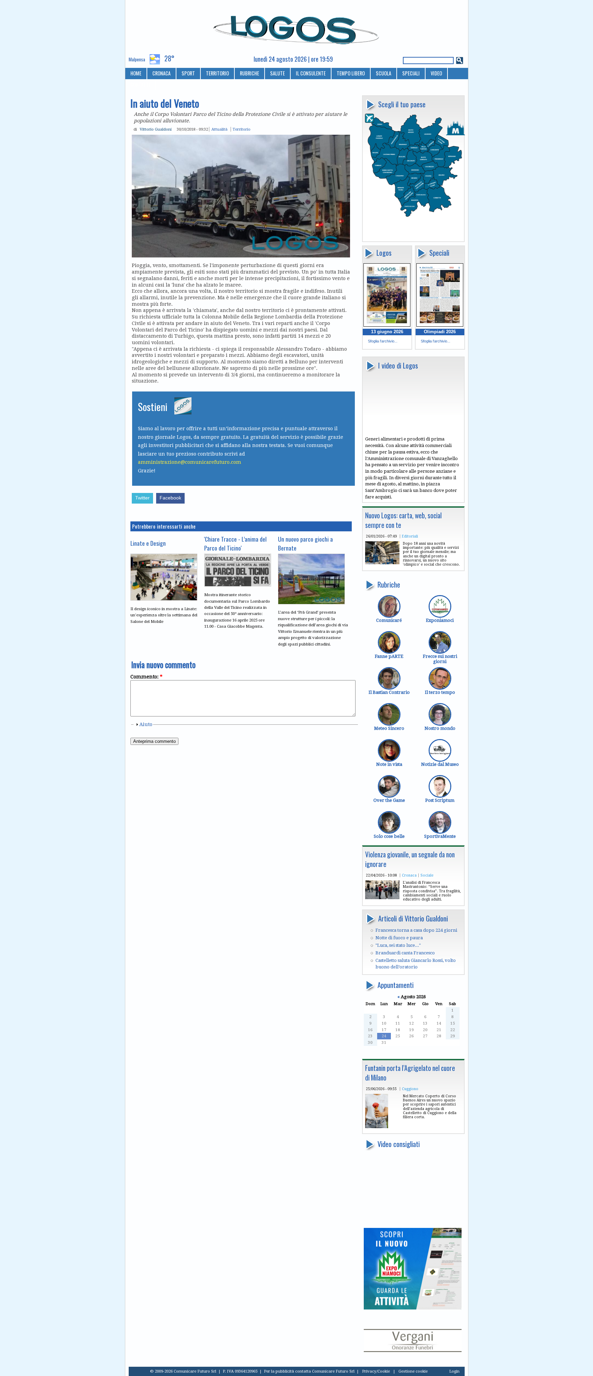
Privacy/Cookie (376, 1371)
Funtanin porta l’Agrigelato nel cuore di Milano (410, 1073)
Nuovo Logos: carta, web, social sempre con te (403, 520)
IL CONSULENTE (311, 73)
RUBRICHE (249, 73)
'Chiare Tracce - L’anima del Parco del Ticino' (235, 543)
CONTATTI (140, 84)
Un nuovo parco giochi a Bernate (305, 543)
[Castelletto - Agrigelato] (376, 1126)
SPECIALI (411, 73)
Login (454, 1371)
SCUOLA (383, 73)
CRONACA (161, 73)
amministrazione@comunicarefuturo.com (189, 462)
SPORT (188, 73)
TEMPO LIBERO (351, 73)
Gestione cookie (413, 1371)
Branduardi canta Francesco (405, 952)
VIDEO (436, 73)
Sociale (426, 875)
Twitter (142, 497)
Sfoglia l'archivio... (382, 341)
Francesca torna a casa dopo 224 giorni (416, 930)
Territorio (242, 129)
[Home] (296, 27)
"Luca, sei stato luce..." (398, 945)
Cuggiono (410, 1089)
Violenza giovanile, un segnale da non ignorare (410, 859)
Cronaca (409, 875)
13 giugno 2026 (387, 331)
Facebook (170, 497)
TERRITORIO (217, 73)
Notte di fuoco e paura (399, 937)
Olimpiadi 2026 (440, 331)
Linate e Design (148, 543)
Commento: (146, 676)
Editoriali (410, 536)
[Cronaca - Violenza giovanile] (382, 897)
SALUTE (277, 73)
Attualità (219, 129)
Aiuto (145, 724)
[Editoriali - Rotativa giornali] (382, 562)
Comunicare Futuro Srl (333, 1371)
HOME (135, 73)
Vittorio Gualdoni (156, 129)
